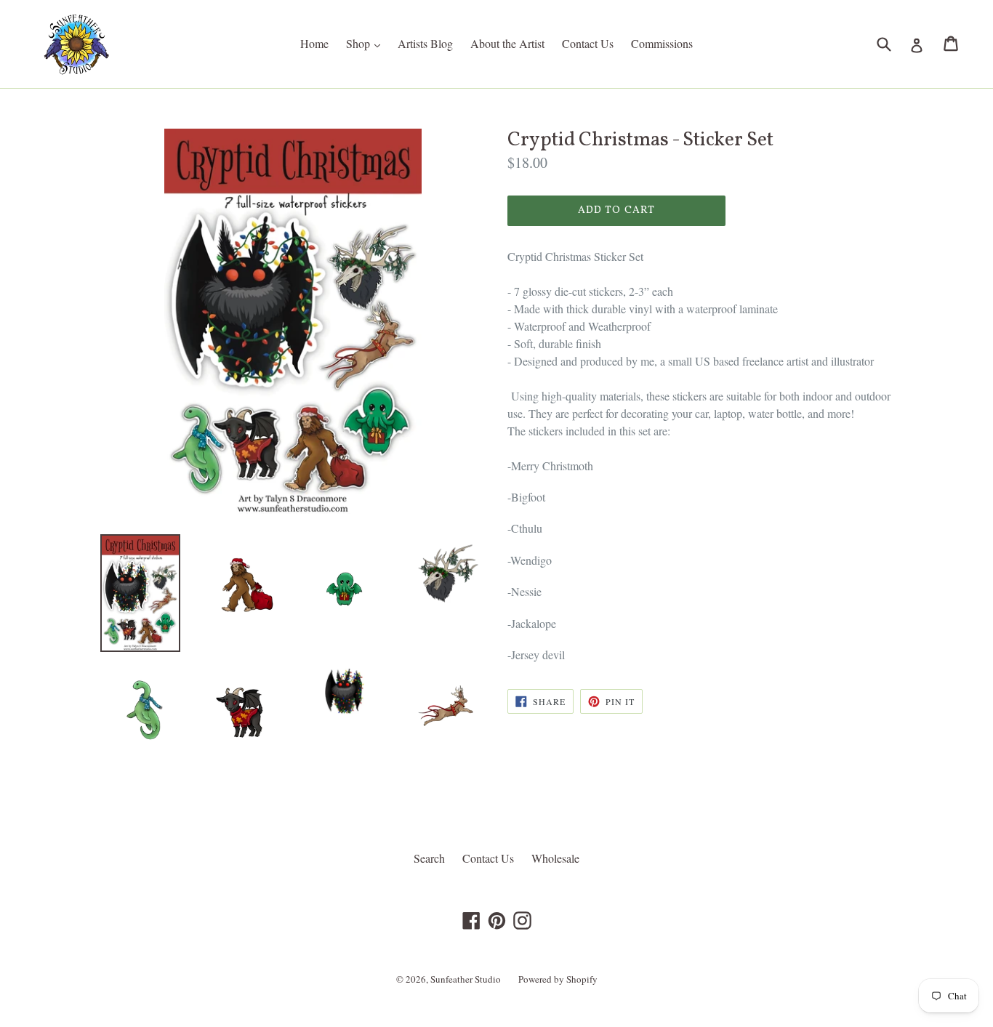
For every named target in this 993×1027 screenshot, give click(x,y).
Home (314, 43)
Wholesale (555, 858)
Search (429, 858)
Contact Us (588, 43)
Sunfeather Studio (465, 979)
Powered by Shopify (558, 979)
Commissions (662, 43)
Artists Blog (425, 43)
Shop (366, 43)
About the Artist (507, 43)
